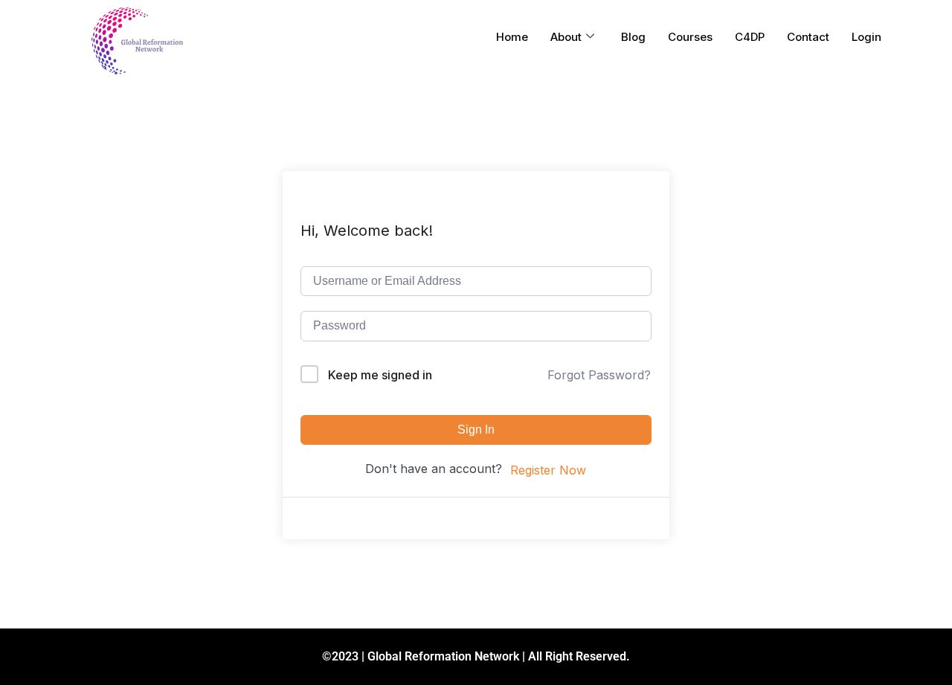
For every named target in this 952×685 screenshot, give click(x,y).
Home (512, 37)
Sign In (476, 429)
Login (866, 37)
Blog (633, 37)
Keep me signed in (380, 374)
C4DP (750, 37)
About (566, 37)
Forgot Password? (599, 374)
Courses (690, 37)
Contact (808, 37)
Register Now (548, 470)
